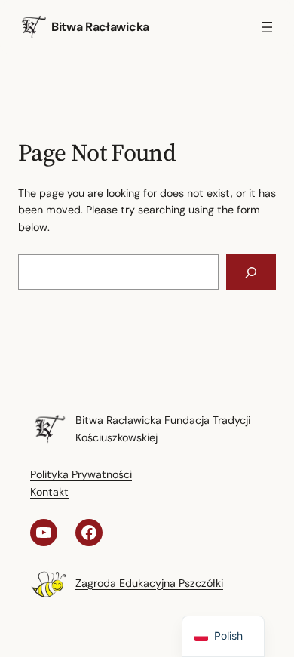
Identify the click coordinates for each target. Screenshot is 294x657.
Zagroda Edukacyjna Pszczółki (149, 583)
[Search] (251, 272)
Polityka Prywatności (81, 474)
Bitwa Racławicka (100, 27)
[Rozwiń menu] (267, 27)
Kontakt (49, 492)
